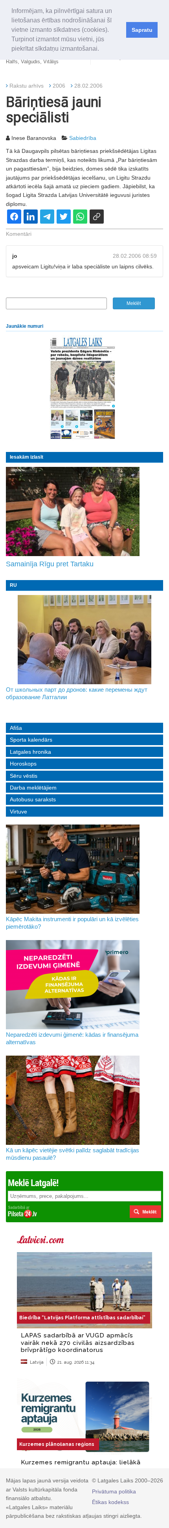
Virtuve (18, 811)
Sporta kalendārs (31, 739)
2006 (59, 86)
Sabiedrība (82, 138)
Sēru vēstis (23, 776)
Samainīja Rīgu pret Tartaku (50, 564)
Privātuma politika (114, 1491)
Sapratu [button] (142, 30)
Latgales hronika (30, 752)
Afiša (16, 728)
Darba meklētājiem (33, 787)
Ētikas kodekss (110, 1502)
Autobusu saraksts (33, 799)
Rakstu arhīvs (26, 86)
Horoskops (23, 763)
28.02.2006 (88, 86)
